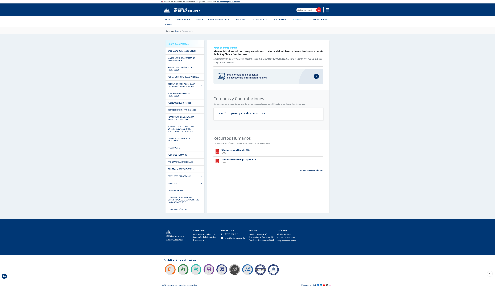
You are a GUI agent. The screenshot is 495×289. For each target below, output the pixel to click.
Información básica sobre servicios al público (181, 118)
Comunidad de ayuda (319, 19)
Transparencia (298, 19)
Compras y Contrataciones (181, 169)
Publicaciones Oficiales (179, 103)
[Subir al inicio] (489, 273)
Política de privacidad (286, 237)
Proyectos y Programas (186, 176)
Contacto (169, 24)
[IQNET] (260, 270)
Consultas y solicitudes (219, 19)
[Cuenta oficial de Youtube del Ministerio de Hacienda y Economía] (324, 285)
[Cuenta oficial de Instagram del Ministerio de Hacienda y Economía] (315, 285)
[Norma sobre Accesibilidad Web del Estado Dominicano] (221, 269)
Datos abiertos (175, 190)
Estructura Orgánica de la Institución (181, 68)
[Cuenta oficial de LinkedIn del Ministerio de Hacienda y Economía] (321, 285)
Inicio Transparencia (178, 44)
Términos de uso (284, 234)
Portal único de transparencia (183, 77)
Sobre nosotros (183, 19)
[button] (326, 9)
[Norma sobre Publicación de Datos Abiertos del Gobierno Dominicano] (183, 269)
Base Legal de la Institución (182, 51)
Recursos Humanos (186, 155)
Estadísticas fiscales (260, 19)
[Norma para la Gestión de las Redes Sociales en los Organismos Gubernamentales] (170, 269)
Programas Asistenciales (180, 162)
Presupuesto (186, 148)
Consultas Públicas (177, 209)
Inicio (167, 19)
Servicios (199, 19)
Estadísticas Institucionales (186, 110)
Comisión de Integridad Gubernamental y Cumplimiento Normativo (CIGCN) (183, 199)
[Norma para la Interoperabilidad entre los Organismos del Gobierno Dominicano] (208, 269)
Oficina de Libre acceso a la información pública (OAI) (186, 85)
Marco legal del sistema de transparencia (181, 59)
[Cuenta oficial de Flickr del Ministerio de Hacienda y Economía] (330, 285)
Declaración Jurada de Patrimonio (179, 139)
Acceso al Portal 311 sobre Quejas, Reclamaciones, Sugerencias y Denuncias (186, 128)
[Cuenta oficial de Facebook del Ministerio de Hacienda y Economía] (318, 285)
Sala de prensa (280, 19)
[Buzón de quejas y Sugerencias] (4, 276)
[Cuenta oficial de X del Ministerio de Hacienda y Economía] (327, 285)
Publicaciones (240, 19)
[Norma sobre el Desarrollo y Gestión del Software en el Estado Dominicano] (195, 269)
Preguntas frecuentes (286, 241)
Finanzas (186, 184)
